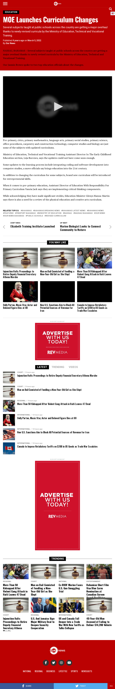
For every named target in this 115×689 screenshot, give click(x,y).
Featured (8, 213)
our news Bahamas (14, 216)
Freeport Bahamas (26, 213)
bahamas (27, 211)
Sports (74, 671)
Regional (39, 671)
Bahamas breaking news (47, 211)
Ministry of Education (49, 213)
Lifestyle (63, 671)
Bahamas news (96, 211)
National (27, 671)
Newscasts (86, 671)
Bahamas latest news (73, 211)
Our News (10, 43)
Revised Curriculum (56, 216)
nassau (68, 213)
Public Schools (35, 216)
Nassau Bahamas (84, 213)
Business (50, 671)
